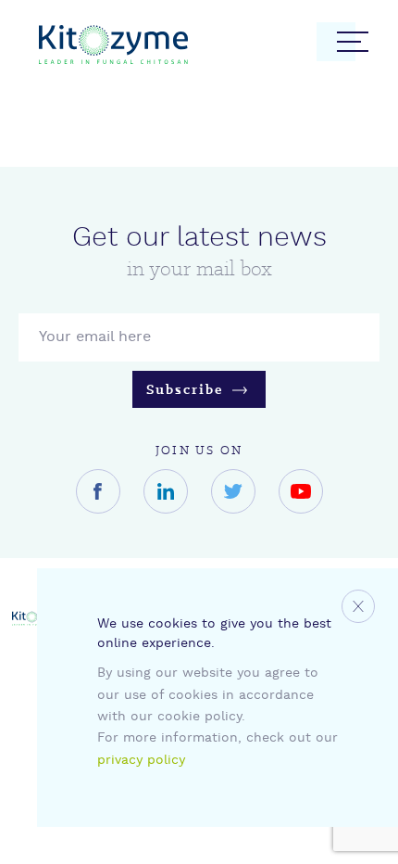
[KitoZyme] (113, 48)
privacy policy (141, 760)
